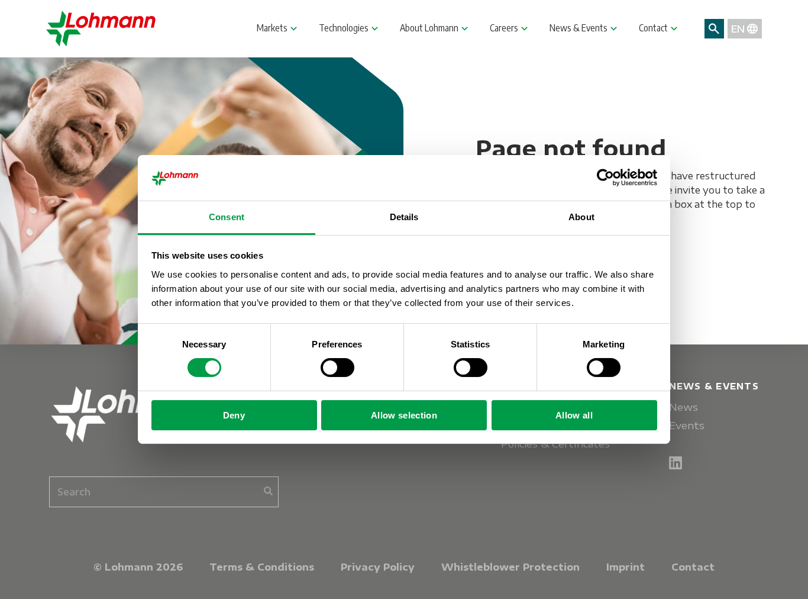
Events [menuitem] (686, 425)
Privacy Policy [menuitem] (378, 567)
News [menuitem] (683, 407)
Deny (234, 415)
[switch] (337, 367)
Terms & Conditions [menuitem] (261, 567)
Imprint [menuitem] (625, 567)
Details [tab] (404, 217)
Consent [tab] (226, 217)
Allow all (574, 415)
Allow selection (404, 415)
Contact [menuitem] (693, 567)
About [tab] (581, 217)
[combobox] (164, 491)
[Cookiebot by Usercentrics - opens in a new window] (605, 177)
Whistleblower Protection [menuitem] (510, 567)
